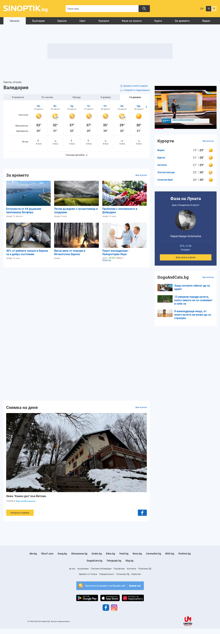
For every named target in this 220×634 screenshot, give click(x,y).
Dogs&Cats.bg (94, 560)
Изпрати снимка (20, 512)
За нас (72, 569)
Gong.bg (62, 553)
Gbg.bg (129, 560)
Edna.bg (110, 553)
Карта (158, 21)
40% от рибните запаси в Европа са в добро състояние (27, 252)
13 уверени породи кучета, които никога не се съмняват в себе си (193, 300)
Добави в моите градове (135, 86)
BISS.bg (169, 553)
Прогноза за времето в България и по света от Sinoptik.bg (27, 8)
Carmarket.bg (153, 553)
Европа (62, 21)
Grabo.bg (97, 553)
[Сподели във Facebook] (142, 513)
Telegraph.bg (114, 560)
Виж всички (141, 175)
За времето (182, 21)
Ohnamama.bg (79, 553)
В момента (18, 97)
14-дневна (135, 97)
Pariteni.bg (184, 553)
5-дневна (106, 97)
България (38, 21)
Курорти (103, 21)
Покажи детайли (75, 155)
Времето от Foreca (88, 574)
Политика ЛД (144, 569)
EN (201, 8)
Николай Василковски (25, 501)
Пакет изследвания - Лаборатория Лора (115, 252)
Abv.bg (33, 553)
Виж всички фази (185, 257)
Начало (14, 21)
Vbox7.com (47, 553)
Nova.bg (137, 553)
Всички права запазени (60, 621)
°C (208, 8)
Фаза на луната (132, 21)
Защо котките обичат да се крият (192, 287)
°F (214, 8)
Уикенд (76, 97)
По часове (47, 97)
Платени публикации (101, 569)
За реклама (83, 569)
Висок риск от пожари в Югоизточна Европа (69, 252)
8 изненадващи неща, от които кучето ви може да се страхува (192, 315)
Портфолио (119, 569)
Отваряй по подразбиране (137, 90)
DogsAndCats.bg (173, 277)
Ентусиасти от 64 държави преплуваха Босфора (23, 210)
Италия (17, 82)
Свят (82, 21)
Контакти (131, 569)
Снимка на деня (22, 407)
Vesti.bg (123, 553)
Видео (206, 21)
